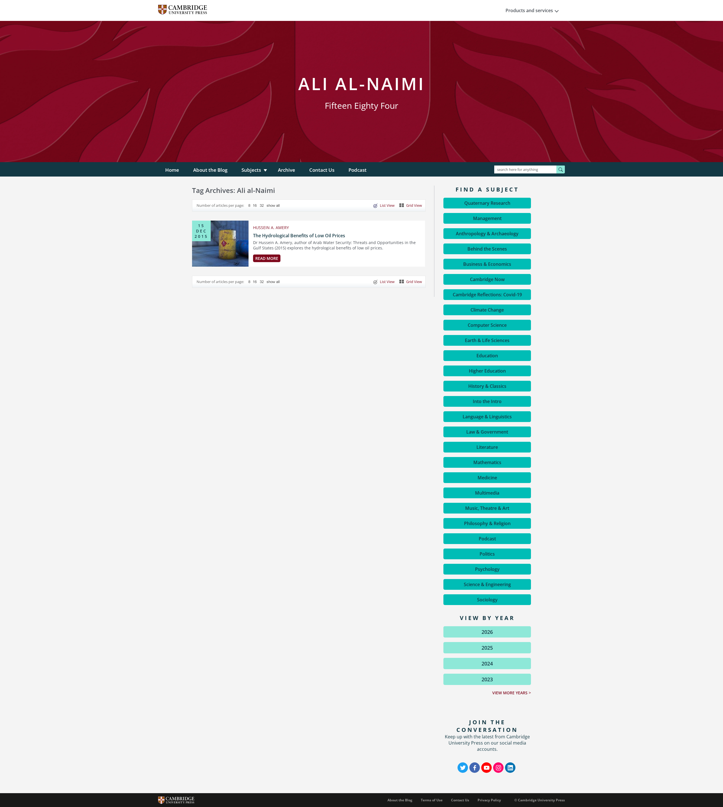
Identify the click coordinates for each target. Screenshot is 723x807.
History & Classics (487, 386)
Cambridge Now (487, 279)
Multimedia (487, 493)
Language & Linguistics (487, 417)
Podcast (358, 170)
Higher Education (487, 371)
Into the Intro (487, 401)
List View (387, 205)
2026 (487, 631)
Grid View (414, 205)
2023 (487, 679)
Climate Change (487, 310)
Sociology (487, 600)
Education (487, 356)
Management (487, 218)
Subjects (251, 170)
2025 (487, 647)
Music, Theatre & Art (487, 508)
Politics (487, 554)
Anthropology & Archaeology (487, 233)
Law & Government (487, 432)
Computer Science (487, 325)
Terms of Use (432, 800)
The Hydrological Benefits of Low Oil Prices (299, 235)
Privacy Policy (489, 800)
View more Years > (511, 692)
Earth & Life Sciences (487, 340)
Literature (487, 447)
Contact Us (321, 170)
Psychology (487, 569)
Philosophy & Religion (487, 523)
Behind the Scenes (487, 249)
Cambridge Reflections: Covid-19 (487, 295)
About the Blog (210, 170)
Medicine (487, 478)
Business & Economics (487, 264)
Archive (286, 170)
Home (172, 170)
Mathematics (487, 462)
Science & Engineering (487, 584)
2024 (487, 663)
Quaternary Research (487, 203)
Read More (266, 258)
